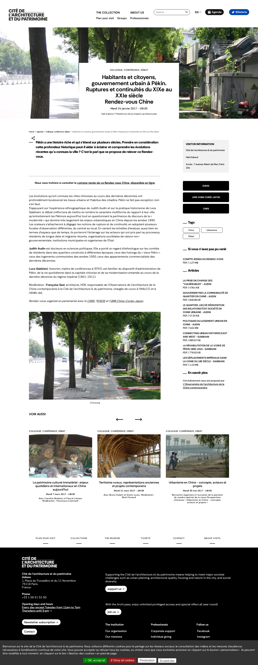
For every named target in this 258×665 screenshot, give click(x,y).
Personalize (147, 660)
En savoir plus (167, 660)
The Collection (108, 12)
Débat (191, 236)
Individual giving (161, 636)
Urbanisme (212, 230)
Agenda (216, 12)
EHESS (101, 301)
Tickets (145, 538)
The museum (112, 538)
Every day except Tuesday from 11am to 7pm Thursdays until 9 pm (51, 609)
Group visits (212, 538)
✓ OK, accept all (95, 660)
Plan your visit (105, 18)
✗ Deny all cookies (122, 660)
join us (112, 612)
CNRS (90, 301)
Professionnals (139, 18)
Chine (191, 230)
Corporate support (163, 631)
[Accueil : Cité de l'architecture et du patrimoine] (28, 14)
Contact (179, 538)
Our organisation (116, 631)
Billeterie (241, 12)
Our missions (113, 636)
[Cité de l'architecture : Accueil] (39, 568)
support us (114, 589)
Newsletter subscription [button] (39, 622)
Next (138, 419)
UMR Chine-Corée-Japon (126, 301)
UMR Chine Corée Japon (206, 197)
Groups (122, 18)
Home (31, 131)
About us (137, 12)
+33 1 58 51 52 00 (34, 597)
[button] (253, 62)
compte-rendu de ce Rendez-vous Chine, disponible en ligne (116, 183)
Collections (79, 538)
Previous (119, 419)
